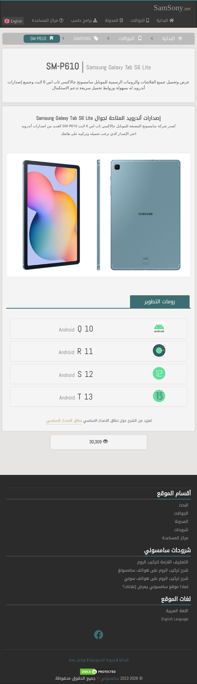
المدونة (112, 20)
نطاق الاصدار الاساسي (64, 420)
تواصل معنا (77, 660)
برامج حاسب (82, 20)
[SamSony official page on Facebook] (98, 635)
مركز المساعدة (45, 20)
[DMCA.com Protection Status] (98, 672)
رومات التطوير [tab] (159, 301)
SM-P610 (39, 39)
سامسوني (110, 678)
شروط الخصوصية (102, 660)
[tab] (98, 328)
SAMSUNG (83, 39)
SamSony (172, 7)
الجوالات (138, 20)
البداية (161, 20)
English (15, 21)
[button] (98, 328)
